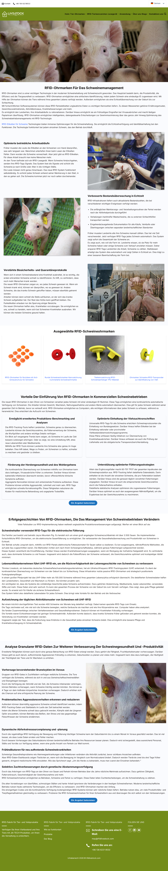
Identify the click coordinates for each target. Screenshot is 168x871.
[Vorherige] (2, 362)
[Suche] (165, 13)
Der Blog (48, 839)
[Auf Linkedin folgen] (134, 830)
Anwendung (125, 14)
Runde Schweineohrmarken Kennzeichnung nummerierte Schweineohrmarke (63, 378)
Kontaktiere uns (156, 14)
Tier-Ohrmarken (77, 14)
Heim (67, 14)
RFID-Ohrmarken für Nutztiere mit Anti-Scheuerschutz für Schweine (21, 378)
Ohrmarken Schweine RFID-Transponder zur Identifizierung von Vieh (146, 378)
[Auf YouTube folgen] (139, 830)
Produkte (48, 834)
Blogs (144, 14)
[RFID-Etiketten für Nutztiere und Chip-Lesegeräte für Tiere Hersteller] (13, 14)
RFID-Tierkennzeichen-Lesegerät (102, 14)
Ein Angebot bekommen (83, 503)
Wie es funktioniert (52, 829)
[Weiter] (166, 362)
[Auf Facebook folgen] (130, 830)
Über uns (137, 14)
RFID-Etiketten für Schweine (15, 124)
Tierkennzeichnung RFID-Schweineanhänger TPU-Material (105, 378)
